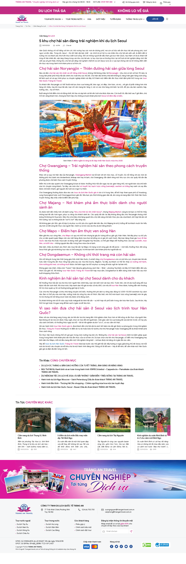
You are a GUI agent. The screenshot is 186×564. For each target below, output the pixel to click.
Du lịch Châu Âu (23, 533)
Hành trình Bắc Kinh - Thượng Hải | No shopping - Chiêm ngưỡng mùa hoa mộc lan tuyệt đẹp (82, 383)
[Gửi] (131, 531)
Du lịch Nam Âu (23, 527)
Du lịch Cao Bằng (52, 530)
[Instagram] (131, 548)
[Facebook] (112, 548)
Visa (89, 19)
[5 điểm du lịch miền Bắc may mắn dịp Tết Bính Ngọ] (73, 420)
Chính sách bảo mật (83, 527)
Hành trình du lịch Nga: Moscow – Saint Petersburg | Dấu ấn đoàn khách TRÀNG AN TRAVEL (82, 379)
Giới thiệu (100, 19)
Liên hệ (155, 19)
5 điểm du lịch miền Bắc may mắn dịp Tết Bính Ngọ (72, 436)
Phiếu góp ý (80, 524)
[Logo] (22, 19)
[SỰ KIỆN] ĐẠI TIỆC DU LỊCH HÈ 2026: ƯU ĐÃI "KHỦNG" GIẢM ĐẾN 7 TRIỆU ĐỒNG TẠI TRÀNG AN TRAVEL (87, 376)
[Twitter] (116, 548)
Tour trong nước (74, 19)
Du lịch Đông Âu (23, 530)
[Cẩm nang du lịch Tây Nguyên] (113, 420)
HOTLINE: (102, 2)
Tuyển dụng (115, 19)
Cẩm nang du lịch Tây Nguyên (110, 435)
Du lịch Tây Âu (22, 524)
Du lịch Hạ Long (52, 524)
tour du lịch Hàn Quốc (54, 344)
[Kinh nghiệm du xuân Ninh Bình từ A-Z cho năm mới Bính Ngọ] (152, 420)
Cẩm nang (47, 36)
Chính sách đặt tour (83, 530)
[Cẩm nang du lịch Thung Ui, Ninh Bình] (33, 420)
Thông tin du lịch (134, 19)
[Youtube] (126, 548)
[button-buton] (168, 430)
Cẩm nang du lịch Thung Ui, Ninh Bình (32, 436)
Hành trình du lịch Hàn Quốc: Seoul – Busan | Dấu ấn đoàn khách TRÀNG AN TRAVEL (78, 387)
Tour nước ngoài (52, 19)
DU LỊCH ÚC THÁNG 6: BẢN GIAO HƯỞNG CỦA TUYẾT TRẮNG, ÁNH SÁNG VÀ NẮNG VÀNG (82, 365)
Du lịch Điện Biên (52, 527)
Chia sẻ (68, 45)
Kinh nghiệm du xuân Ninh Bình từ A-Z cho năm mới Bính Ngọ (152, 436)
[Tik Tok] (121, 548)
